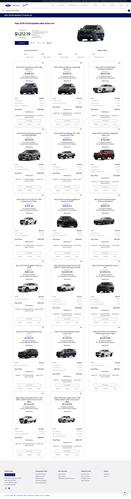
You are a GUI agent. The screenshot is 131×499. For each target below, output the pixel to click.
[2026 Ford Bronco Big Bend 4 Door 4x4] (105, 155)
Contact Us (10, 474)
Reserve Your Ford (40, 476)
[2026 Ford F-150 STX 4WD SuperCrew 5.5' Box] (29, 221)
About (106, 471)
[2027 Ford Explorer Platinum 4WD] (29, 287)
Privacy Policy (13, 495)
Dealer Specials (40, 478)
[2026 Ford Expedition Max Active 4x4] (67, 353)
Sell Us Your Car (85, 476)
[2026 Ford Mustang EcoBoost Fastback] (105, 89)
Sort (93, 54)
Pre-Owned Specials (41, 482)
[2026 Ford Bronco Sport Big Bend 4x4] (67, 89)
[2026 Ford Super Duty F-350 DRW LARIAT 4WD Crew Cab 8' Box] (67, 419)
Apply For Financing (41, 474)
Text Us (38, 124)
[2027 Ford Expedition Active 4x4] (29, 353)
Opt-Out (42, 495)
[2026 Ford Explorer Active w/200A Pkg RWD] (29, 155)
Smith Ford (6, 495)
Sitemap (25, 495)
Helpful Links (86, 471)
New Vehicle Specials (41, 480)
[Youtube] (9, 488)
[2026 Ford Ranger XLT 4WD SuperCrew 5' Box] (67, 155)
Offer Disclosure (29, 81)
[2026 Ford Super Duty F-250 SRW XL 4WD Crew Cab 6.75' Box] (67, 287)
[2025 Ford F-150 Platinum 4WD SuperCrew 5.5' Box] (105, 353)
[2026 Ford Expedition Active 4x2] (105, 287)
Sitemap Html (31, 495)
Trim (76, 54)
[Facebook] (5, 488)
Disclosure (49, 42)
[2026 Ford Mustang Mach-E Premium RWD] (67, 221)
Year (25, 54)
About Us (106, 476)
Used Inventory (62, 476)
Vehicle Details (21, 42)
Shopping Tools (41, 471)
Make (42, 54)
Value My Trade (85, 474)
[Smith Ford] (17, 5)
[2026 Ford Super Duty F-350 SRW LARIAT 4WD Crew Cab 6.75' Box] (29, 419)
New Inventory (62, 474)
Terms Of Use (20, 495)
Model (60, 54)
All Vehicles (62, 471)
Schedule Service (85, 478)
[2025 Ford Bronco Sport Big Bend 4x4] (29, 89)
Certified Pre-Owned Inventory (66, 478)
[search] (127, 5)
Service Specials (85, 480)
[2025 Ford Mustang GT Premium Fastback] (105, 221)
